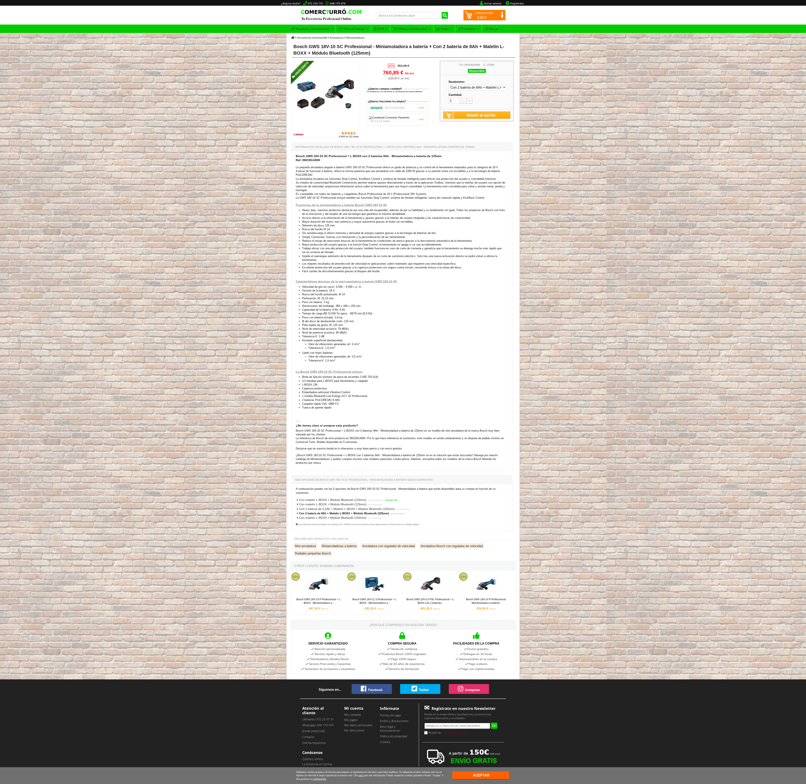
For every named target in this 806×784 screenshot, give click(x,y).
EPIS (380, 28)
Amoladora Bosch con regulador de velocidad (452, 546)
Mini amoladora (305, 546)
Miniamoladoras (355, 37)
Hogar (444, 28)
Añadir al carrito (481, 115)
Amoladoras (337, 37)
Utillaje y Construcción (412, 28)
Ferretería (468, 28)
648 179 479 (337, 3)
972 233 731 (315, 3)
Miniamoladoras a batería (339, 546)
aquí (361, 775)
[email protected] (313, 731)
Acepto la (448, 732)
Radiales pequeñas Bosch (313, 553)
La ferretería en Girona (317, 764)
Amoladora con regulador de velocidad (388, 546)
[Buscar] (445, 15)
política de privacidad (455, 732)
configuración (319, 778)
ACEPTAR (481, 775)
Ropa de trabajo (353, 28)
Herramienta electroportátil (312, 37)
